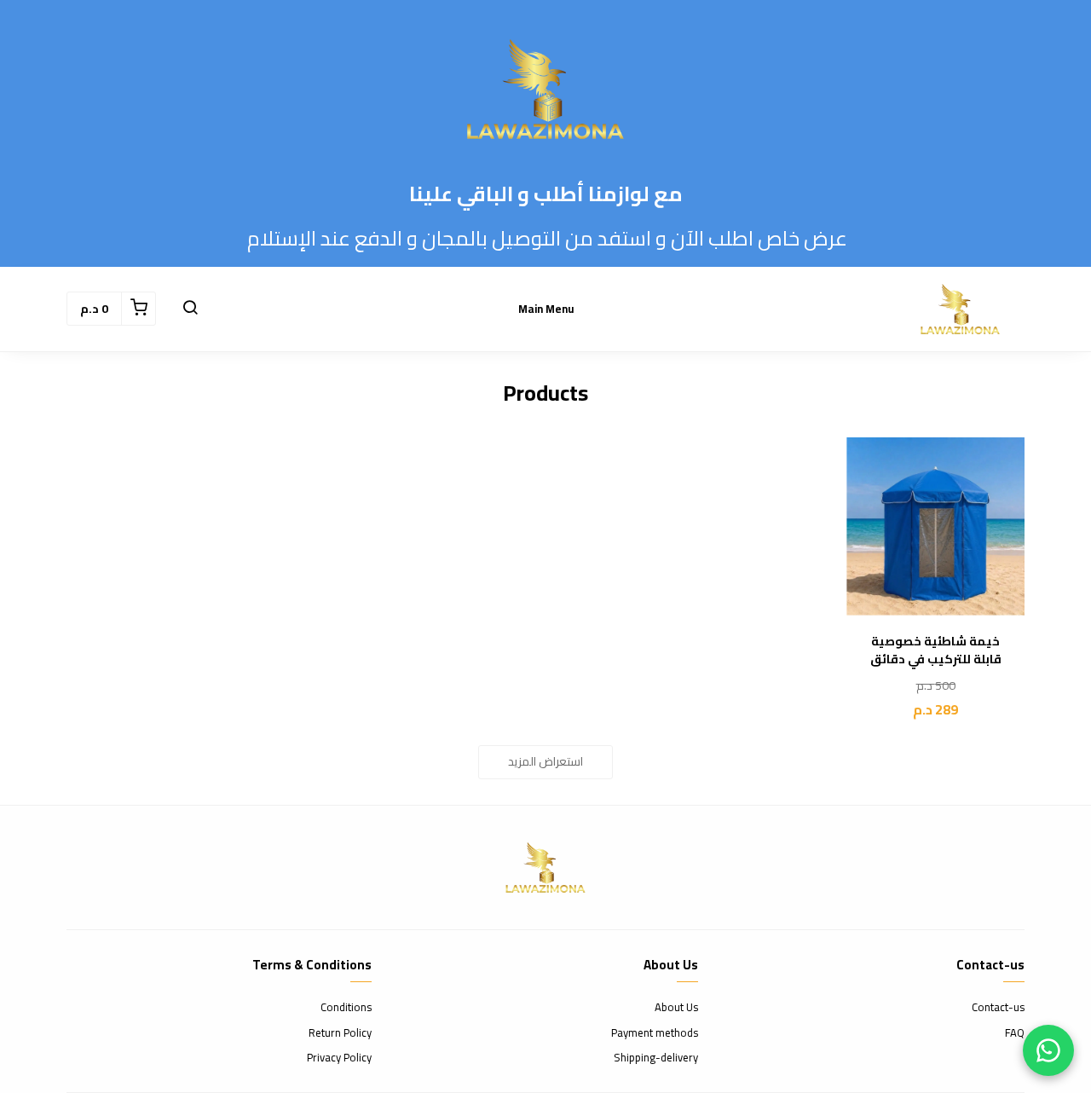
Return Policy (340, 1033)
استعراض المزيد (545, 761)
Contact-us (998, 1007)
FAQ (1015, 1033)
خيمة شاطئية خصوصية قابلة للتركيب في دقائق (936, 650)
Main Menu (546, 308)
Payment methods (654, 1033)
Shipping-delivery (656, 1058)
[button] (190, 309)
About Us (676, 1007)
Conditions (346, 1007)
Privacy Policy (339, 1058)
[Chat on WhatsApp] (1048, 1050)
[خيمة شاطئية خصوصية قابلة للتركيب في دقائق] (935, 526)
